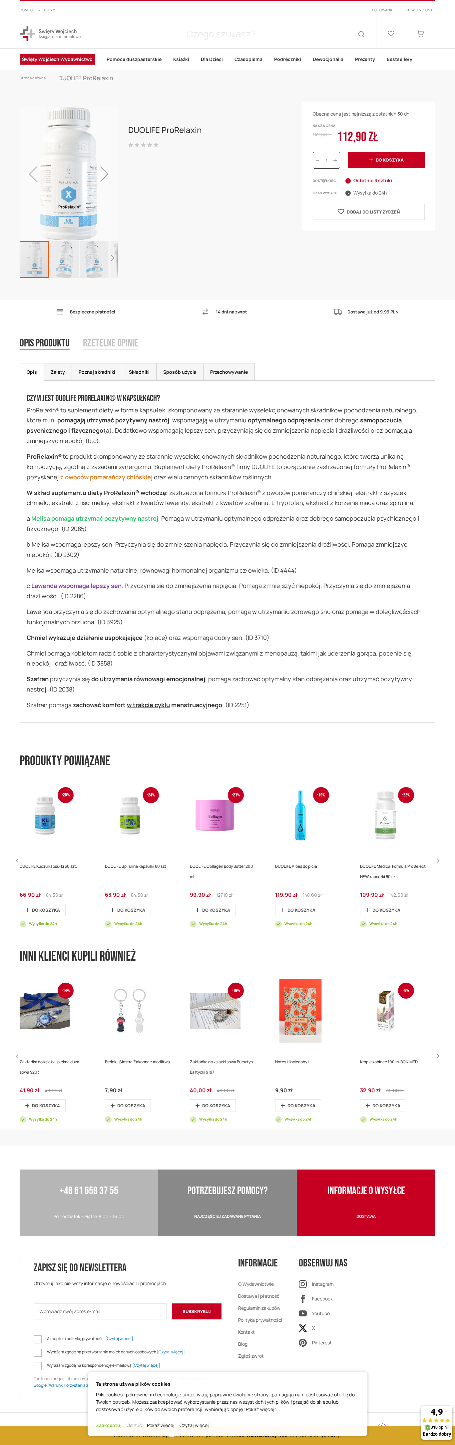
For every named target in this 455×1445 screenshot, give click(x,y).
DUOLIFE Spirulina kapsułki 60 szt (135, 866)
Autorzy (46, 9)
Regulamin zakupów (259, 1308)
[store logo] (50, 34)
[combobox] (221, 33)
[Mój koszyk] (421, 34)
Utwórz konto (420, 9)
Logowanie (382, 9)
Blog (242, 1344)
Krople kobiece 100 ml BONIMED (389, 1062)
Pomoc (26, 9)
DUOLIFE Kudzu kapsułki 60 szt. (48, 866)
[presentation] (32, 372)
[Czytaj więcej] (119, 1338)
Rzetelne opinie (110, 343)
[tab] (51, 350)
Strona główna (33, 77)
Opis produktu (45, 343)
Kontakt (246, 1332)
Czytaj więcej (194, 1425)
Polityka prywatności (260, 1320)
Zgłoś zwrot (251, 1356)
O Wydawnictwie (256, 1284)
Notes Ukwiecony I (292, 1062)
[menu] (227, 59)
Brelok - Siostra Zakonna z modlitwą (137, 1062)
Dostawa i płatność (258, 1296)
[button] (33, 174)
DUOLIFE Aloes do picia (296, 866)
